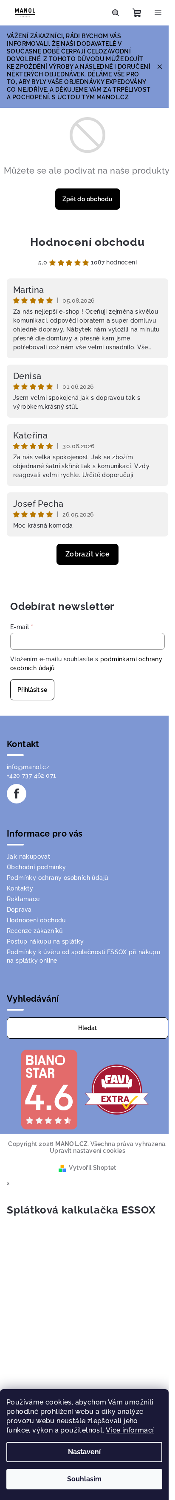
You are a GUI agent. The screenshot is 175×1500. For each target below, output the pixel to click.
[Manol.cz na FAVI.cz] (117, 1089)
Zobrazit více (87, 554)
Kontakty (20, 888)
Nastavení (84, 1452)
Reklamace (23, 899)
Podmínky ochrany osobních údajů (57, 877)
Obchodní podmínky (36, 867)
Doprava (19, 909)
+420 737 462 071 (31, 775)
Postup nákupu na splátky (45, 941)
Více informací (130, 1430)
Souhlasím (84, 1479)
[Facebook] (16, 793)
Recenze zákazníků (35, 930)
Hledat (87, 1028)
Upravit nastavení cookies (87, 1150)
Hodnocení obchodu (87, 242)
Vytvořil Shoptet (92, 1167)
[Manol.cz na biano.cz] (49, 1089)
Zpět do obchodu (87, 199)
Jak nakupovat (28, 856)
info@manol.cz (28, 767)
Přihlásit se (32, 689)
